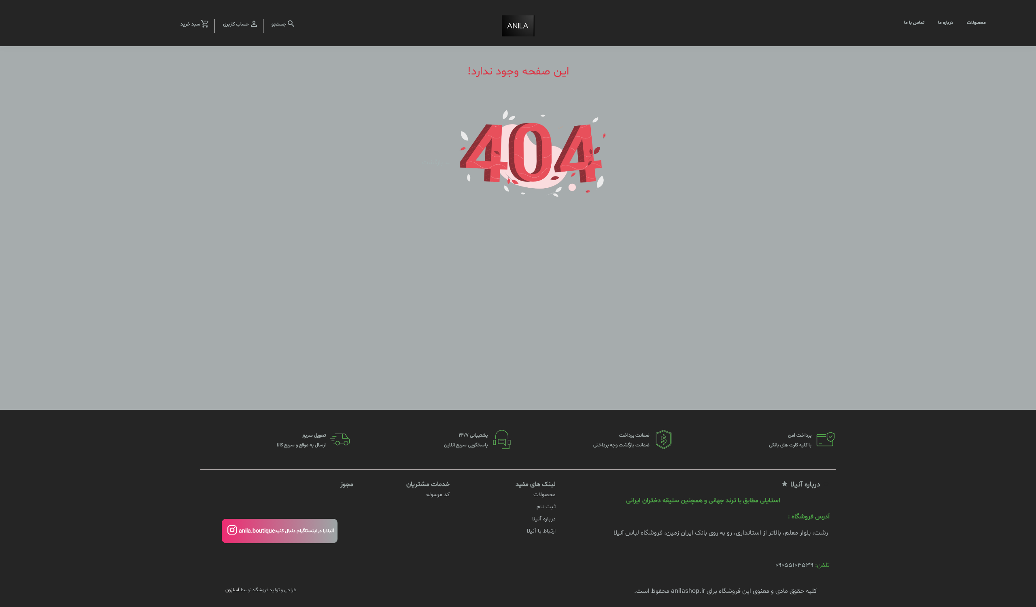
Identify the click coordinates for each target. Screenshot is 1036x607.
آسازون (232, 590)
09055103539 (794, 565)
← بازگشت (436, 162)
